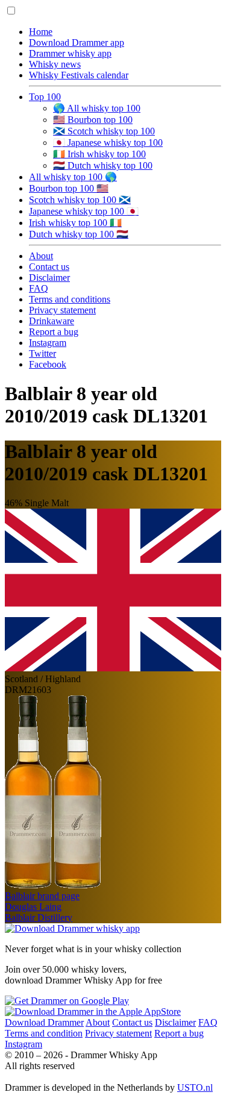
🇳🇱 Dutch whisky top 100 (102, 165)
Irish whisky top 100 (75, 223)
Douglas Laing (33, 907)
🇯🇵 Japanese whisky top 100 (108, 142)
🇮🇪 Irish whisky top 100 (99, 154)
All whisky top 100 (73, 177)
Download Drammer (44, 1022)
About (41, 256)
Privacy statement (62, 310)
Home (40, 32)
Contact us (49, 267)
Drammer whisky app (70, 53)
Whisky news (55, 64)
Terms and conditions (69, 299)
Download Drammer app (76, 42)
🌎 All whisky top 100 (96, 108)
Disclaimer (49, 277)
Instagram (47, 342)
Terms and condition (44, 1033)
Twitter (42, 353)
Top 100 (45, 97)
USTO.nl (195, 1087)
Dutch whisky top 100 (78, 234)
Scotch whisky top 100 (80, 200)
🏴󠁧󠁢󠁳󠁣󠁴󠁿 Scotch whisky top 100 (104, 131)
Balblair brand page (42, 896)
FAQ (38, 288)
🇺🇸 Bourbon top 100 (93, 120)
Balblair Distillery (38, 917)
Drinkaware (51, 321)
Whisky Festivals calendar (78, 75)
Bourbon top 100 (68, 188)
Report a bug (53, 332)
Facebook (47, 364)
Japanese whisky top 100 (84, 211)
